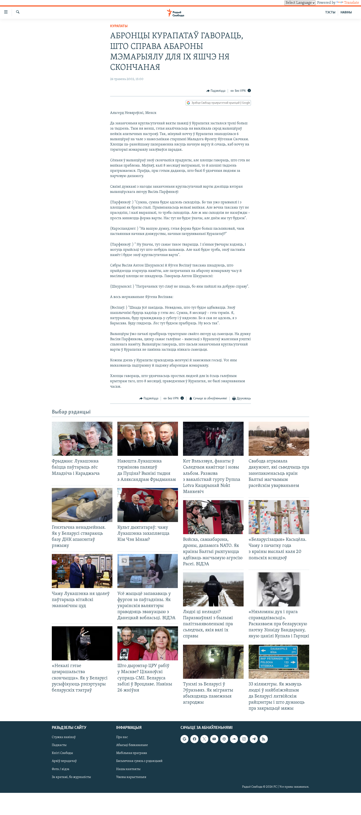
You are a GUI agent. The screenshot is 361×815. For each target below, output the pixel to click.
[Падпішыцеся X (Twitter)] (204, 739)
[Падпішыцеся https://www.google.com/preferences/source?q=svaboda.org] (184, 739)
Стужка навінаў (64, 737)
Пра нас (122, 737)
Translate (351, 3)
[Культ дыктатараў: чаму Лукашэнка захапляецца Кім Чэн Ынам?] (147, 505)
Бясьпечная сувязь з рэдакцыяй (139, 761)
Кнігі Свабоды (62, 753)
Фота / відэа (60, 769)
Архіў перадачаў (64, 761)
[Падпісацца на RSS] (264, 739)
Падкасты (59, 745)
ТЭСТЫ (330, 12)
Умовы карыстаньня (131, 777)
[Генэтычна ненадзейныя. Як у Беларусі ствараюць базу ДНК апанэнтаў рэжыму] (82, 505)
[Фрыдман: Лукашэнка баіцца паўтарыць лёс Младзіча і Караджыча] (82, 439)
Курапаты (119, 26)
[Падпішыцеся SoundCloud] (234, 739)
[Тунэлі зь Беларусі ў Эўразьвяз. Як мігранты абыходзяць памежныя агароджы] (213, 662)
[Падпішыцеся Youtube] (214, 739)
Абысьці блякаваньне (132, 745)
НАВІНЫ (346, 12)
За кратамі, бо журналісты (71, 777)
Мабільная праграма (131, 753)
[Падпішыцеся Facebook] (194, 739)
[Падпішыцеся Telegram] (254, 739)
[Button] (216, 91)
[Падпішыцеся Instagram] (244, 739)
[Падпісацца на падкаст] (224, 739)
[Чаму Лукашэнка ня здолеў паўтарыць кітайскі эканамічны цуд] (82, 571)
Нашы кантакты (128, 769)
